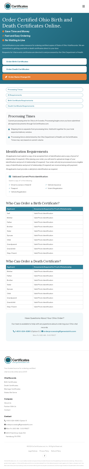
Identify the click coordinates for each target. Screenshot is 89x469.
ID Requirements (15, 95)
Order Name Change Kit (19, 77)
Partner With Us (10, 406)
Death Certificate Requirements (21, 106)
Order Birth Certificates (17, 61)
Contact (7, 410)
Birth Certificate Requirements (20, 100)
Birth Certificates (10, 382)
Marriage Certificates (12, 389)
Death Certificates (11, 385)
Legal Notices (32, 451)
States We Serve (10, 392)
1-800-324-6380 (23, 331)
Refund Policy (56, 451)
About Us (7, 403)
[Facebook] (44, 456)
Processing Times (15, 90)
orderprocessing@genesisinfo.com (60, 331)
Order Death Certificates (17, 69)
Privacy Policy (44, 451)
